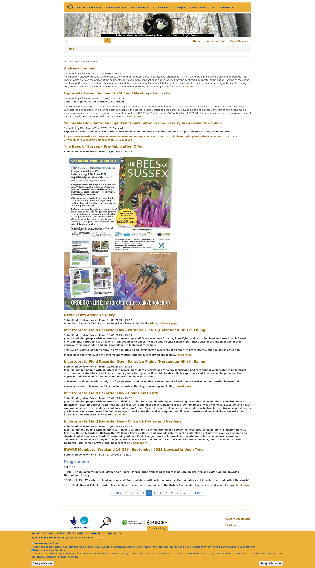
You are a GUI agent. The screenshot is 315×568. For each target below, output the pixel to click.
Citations (230, 525)
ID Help (179, 7)
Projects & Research (201, 7)
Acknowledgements (237, 518)
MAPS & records (115, 7)
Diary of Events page (163, 323)
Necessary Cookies (46, 543)
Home (197, 41)
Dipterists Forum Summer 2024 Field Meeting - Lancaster (117, 93)
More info (100, 537)
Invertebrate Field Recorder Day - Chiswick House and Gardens (122, 421)
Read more (190, 86)
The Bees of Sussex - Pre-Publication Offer (103, 146)
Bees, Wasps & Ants (87, 7)
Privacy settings (157, 528)
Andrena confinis (79, 68)
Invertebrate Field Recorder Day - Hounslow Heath (111, 393)
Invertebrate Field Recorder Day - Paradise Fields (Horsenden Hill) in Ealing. (135, 330)
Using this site (239, 41)
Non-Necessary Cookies (49, 550)
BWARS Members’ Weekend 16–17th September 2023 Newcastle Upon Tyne (134, 450)
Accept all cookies (271, 563)
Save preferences (42, 563)
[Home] (70, 7)
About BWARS (138, 7)
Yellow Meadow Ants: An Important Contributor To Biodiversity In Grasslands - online (143, 123)
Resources (225, 7)
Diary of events (161, 7)
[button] (78, 25)
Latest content (215, 41)
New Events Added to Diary (89, 315)
